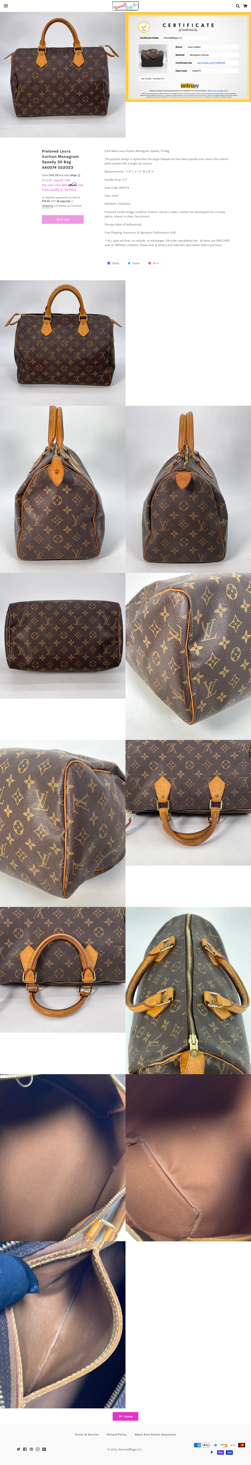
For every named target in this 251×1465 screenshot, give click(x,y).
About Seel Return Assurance (155, 1434)
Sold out (62, 219)
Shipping (47, 205)
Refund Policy (117, 1434)
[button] (63, 199)
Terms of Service (87, 1434)
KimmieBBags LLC (130, 1449)
